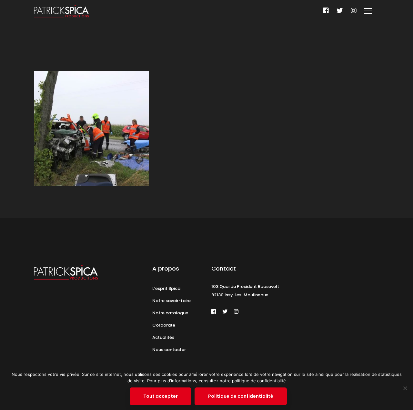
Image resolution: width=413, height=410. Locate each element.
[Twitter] (339, 10)
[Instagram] (354, 10)
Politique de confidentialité (240, 396)
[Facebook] (326, 10)
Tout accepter (160, 396)
